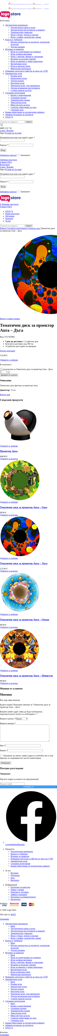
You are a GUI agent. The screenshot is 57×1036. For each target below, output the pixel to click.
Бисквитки (15, 899)
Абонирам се (28, 787)
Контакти (15, 880)
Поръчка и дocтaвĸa (20, 892)
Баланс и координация (21, 95)
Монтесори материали (21, 68)
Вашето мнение (8, 723)
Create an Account (13, 133)
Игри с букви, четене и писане (24, 35)
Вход (3, 150)
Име (2, 745)
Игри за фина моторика (21, 54)
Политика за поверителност (23, 897)
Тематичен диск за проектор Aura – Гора (23, 507)
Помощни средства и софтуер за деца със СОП (32, 859)
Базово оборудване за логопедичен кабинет (30, 866)
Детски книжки (18, 47)
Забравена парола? (8, 155)
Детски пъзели (17, 81)
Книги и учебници (19, 854)
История (14, 873)
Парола (4, 145)
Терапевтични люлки (20, 100)
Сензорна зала (17, 110)
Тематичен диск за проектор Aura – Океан (24, 619)
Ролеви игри (16, 76)
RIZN (13, 914)
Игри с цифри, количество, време (26, 37)
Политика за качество (20, 887)
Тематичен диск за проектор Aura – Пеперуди (26, 675)
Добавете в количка (9, 375)
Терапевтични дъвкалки (21, 32)
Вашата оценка (7, 719)
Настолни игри (17, 83)
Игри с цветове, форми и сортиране (27, 56)
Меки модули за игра (20, 105)
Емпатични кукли (19, 78)
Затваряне (4, 919)
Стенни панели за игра (21, 90)
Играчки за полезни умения (23, 59)
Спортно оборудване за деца (23, 107)
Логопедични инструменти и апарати (28, 30)
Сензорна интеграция (17, 228)
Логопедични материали (22, 851)
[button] (9, 459)
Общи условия (17, 890)
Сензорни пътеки (18, 98)
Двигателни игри (18, 102)
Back (13, 926)
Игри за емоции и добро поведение (27, 61)
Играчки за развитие (20, 856)
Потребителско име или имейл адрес (17, 137)
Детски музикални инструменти (25, 88)
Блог (13, 878)
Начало (3, 228)
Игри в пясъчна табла (20, 66)
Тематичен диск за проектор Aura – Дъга (23, 563)
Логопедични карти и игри (23, 27)
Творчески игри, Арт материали (25, 85)
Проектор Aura (9, 451)
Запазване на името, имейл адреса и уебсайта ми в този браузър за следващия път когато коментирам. (26, 756)
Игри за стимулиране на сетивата (26, 52)
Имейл (4, 750)
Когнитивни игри (19, 64)
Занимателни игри (19, 861)
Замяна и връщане (19, 894)
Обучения (15, 875)
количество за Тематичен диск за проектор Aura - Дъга (28, 369)
